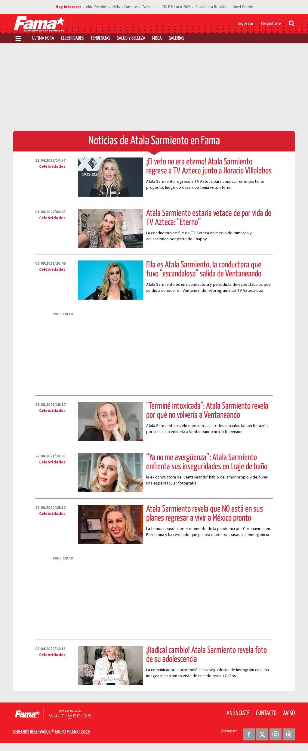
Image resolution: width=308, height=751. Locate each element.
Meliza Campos (124, 7)
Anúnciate (237, 713)
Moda (157, 38)
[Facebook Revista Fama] (249, 734)
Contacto (266, 713)
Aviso (289, 713)
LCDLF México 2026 (175, 7)
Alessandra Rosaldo (212, 7)
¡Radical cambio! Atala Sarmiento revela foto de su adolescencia (206, 655)
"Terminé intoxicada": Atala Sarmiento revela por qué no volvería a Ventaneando (207, 410)
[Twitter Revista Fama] (262, 734)
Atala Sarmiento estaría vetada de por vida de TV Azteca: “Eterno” (208, 218)
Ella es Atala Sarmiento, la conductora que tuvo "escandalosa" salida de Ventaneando (203, 269)
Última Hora (43, 38)
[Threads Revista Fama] (289, 734)
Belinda (149, 7)
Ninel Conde (243, 7)
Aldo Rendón (96, 7)
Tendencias (100, 38)
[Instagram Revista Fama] (276, 734)
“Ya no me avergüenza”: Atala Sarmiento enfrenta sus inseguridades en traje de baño (206, 462)
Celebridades (72, 38)
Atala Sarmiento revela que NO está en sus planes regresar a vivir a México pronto (204, 513)
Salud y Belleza (131, 38)
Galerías (176, 38)
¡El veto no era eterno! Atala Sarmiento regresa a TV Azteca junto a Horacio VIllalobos (209, 166)
